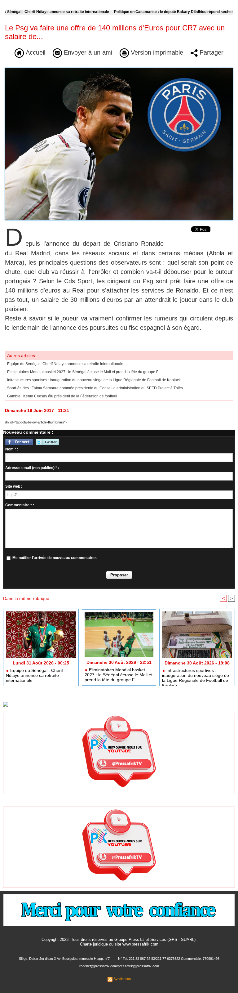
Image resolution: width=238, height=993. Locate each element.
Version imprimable (156, 52)
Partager (210, 52)
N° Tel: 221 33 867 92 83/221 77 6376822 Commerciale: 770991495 (168, 958)
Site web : (13, 486)
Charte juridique (94, 944)
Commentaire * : (19, 505)
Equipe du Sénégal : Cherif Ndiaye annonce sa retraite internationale (65, 364)
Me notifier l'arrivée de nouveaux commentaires (54, 558)
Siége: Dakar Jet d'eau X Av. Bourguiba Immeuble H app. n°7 (64, 958)
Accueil (34, 52)
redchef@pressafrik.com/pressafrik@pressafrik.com (119, 966)
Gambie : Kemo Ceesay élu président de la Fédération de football (62, 396)
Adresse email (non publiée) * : (32, 468)
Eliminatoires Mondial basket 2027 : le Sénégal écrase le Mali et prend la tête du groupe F (82, 372)
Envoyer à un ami (87, 52)
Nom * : (11, 449)
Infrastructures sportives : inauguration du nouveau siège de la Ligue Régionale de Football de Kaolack (94, 380)
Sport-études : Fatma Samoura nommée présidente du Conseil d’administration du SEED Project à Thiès (95, 388)
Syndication (122, 979)
